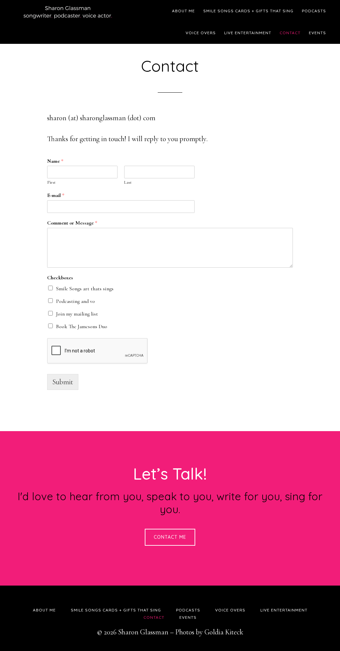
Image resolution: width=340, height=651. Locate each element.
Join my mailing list (77, 314)
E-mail (55, 195)
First (51, 182)
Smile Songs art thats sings (85, 288)
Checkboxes (60, 277)
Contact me (170, 537)
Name (55, 161)
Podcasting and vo (75, 301)
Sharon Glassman (70, 11)
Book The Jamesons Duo (81, 326)
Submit (62, 382)
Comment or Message (72, 223)
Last (127, 182)
